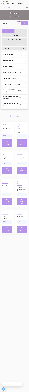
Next (24, 23)
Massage (20, 44)
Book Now (7, 143)
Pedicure (21, 31)
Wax (7, 44)
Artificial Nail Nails (14, 39)
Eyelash (21, 48)
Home (11, 16)
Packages (8, 48)
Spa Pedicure (15, 35)
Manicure (8, 31)
